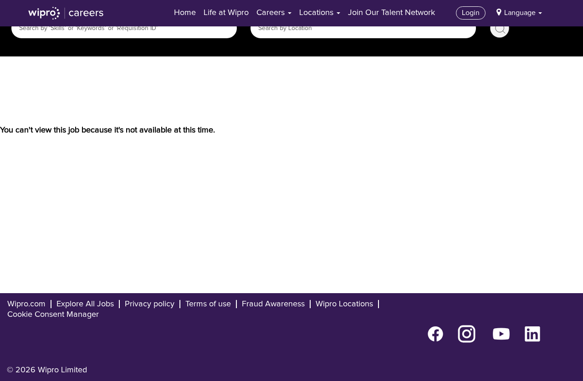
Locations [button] (317, 13)
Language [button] (520, 12)
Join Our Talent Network (391, 13)
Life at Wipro (226, 13)
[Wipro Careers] (66, 13)
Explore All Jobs (85, 304)
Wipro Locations (344, 304)
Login (471, 12)
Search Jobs (500, 28)
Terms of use (208, 304)
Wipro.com (26, 304)
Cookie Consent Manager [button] (53, 314)
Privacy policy (149, 304)
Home (185, 13)
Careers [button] (271, 13)
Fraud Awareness (273, 304)
